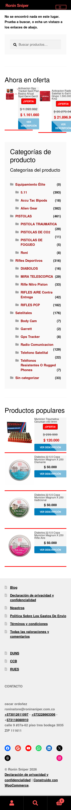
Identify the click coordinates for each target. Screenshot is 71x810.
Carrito (55, 799)
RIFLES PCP (30, 304)
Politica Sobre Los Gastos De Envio (38, 615)
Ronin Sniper (16, 5)
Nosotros (17, 607)
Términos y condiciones (29, 623)
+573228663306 (43, 714)
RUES (14, 669)
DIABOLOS (29, 268)
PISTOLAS (23, 216)
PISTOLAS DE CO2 (35, 232)
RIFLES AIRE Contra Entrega (37, 294)
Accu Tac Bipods (34, 200)
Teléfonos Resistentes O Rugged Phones (38, 365)
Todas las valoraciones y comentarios (29, 633)
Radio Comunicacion (37, 344)
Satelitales (23, 312)
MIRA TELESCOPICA (37, 276)
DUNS (14, 653)
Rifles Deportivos (28, 260)
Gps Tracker (30, 336)
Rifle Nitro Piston (34, 284)
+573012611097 (16, 714)
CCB (13, 661)
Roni (24, 252)
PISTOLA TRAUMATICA (39, 223)
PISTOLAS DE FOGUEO (31, 242)
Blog (13, 587)
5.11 (24, 192)
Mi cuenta (12, 803)
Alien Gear (29, 208)
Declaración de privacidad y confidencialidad (32, 597)
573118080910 (17, 719)
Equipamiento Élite (30, 184)
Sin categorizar (27, 377)
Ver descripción (29, 123)
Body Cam (29, 320)
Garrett (26, 328)
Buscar (35, 803)
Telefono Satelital (34, 352)
